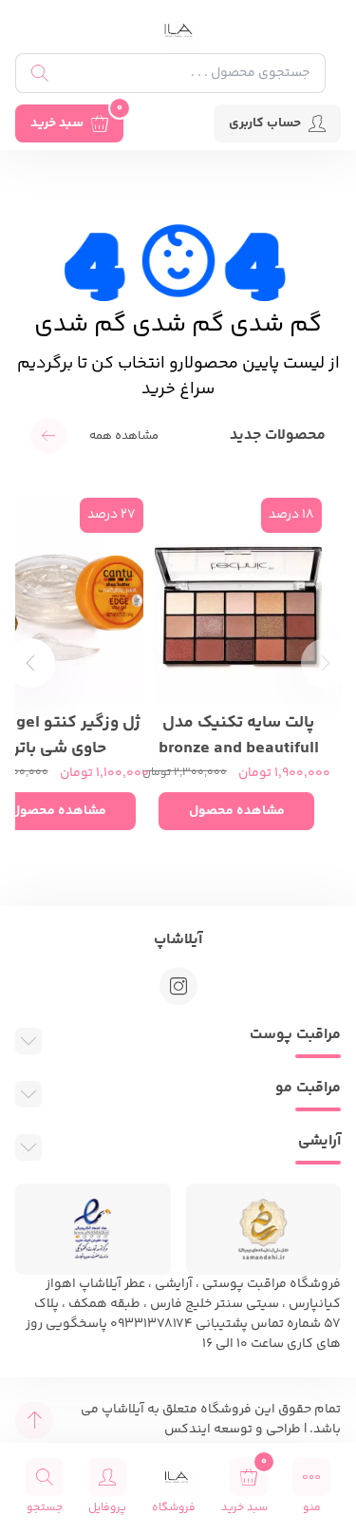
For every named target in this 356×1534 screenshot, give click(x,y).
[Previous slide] (325, 663)
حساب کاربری (265, 123)
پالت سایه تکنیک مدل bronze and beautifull (239, 733)
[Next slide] (30, 663)
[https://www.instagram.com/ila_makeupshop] (178, 986)
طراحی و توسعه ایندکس (232, 1429)
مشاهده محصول (237, 811)
